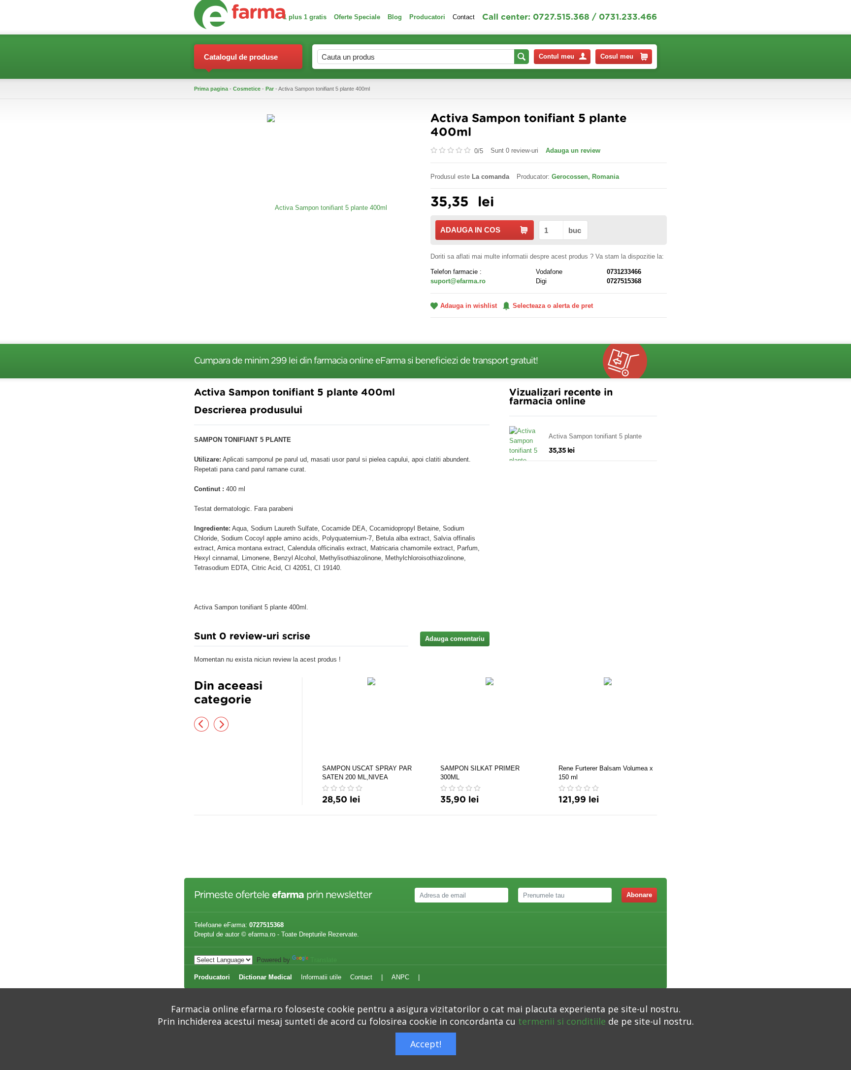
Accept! (425, 1044)
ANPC (400, 977)
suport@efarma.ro (458, 281)
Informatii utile (321, 977)
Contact (464, 17)
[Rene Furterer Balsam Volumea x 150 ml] (607, 719)
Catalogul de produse (241, 57)
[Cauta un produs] (521, 56)
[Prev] (201, 724)
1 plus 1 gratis (305, 17)
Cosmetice (247, 89)
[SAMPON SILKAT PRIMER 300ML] (489, 719)
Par (269, 89)
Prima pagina (211, 89)
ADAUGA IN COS (470, 230)
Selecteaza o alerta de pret (553, 305)
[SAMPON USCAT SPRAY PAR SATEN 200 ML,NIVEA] (371, 719)
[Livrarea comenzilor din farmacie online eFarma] (630, 361)
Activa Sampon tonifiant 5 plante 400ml (595, 437)
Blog (395, 17)
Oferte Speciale (357, 17)
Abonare (639, 895)
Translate (323, 960)
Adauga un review (573, 150)
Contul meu (556, 56)
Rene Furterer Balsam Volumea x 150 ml (605, 773)
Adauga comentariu (455, 638)
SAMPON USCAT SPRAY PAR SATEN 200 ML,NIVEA (367, 773)
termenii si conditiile (562, 1021)
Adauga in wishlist (468, 305)
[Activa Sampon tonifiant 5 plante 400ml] (327, 207)
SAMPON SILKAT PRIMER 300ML (480, 773)
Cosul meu (616, 56)
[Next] (221, 724)
